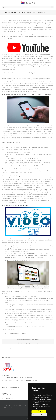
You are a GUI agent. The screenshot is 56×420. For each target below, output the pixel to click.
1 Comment (23, 333)
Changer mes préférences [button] (39, 414)
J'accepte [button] (35, 411)
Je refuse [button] (42, 411)
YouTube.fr (20, 179)
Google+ (46, 189)
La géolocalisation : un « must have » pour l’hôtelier (16, 384)
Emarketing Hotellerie (15, 333)
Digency (26, 418)
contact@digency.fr (7, 405)
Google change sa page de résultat (12, 387)
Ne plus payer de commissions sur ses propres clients (8, 366)
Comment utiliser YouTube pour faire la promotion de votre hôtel (20, 380)
